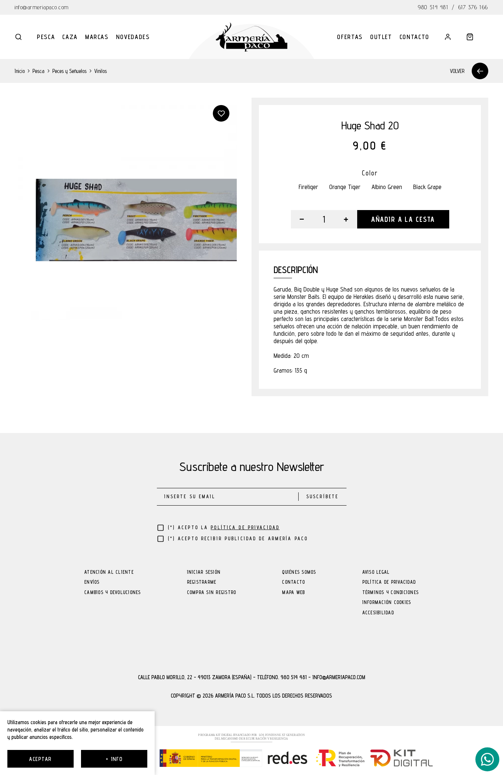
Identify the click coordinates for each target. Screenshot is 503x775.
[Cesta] (470, 37)
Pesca (46, 37)
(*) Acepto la (224, 527)
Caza (70, 37)
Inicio (20, 71)
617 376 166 (473, 7)
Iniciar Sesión (204, 572)
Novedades (133, 37)
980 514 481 (433, 7)
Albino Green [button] (387, 187)
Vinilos (100, 71)
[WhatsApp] (487, 759)
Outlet (381, 37)
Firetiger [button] (308, 187)
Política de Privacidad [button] (245, 527)
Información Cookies (386, 602)
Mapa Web (293, 592)
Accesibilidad (378, 613)
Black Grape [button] (427, 187)
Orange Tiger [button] (344, 187)
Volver (457, 71)
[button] (18, 37)
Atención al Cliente (109, 572)
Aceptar (40, 759)
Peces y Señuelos (69, 71)
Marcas (97, 37)
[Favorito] (221, 113)
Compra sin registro (211, 592)
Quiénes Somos (299, 572)
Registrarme (202, 582)
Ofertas (350, 37)
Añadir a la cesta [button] (403, 219)
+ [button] (346, 219)
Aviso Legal (376, 572)
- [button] (301, 219)
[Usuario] (447, 37)
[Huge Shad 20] (126, 209)
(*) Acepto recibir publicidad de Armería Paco (238, 538)
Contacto (414, 37)
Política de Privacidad (389, 582)
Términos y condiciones (390, 592)
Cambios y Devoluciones (112, 592)
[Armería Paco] (252, 37)
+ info (114, 759)
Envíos (92, 582)
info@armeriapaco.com (42, 7)
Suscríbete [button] (322, 496)
